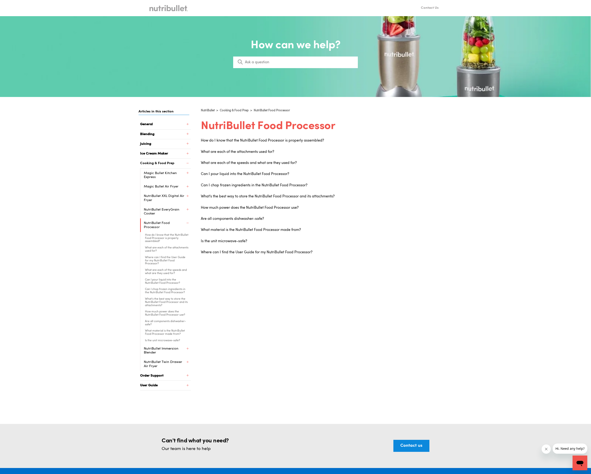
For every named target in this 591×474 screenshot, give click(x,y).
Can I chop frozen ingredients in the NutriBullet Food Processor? (165, 291)
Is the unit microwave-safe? (162, 340)
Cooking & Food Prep (234, 110)
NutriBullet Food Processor (272, 110)
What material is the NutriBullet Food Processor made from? (165, 332)
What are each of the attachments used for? (166, 249)
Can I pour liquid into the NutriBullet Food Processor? (162, 281)
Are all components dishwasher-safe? (165, 323)
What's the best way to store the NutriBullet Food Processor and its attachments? (166, 302)
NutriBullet (208, 110)
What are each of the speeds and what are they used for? (166, 272)
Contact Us (430, 8)
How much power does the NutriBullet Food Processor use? (165, 313)
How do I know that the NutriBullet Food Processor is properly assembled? (166, 238)
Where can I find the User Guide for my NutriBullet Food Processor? (165, 260)
